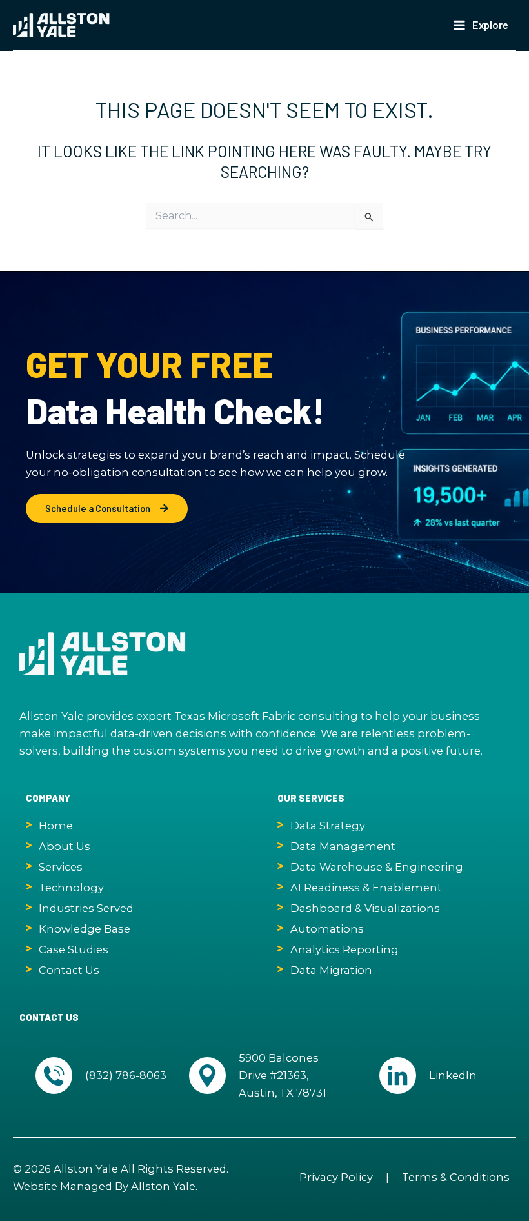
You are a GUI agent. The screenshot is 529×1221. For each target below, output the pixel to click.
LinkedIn (453, 1075)
